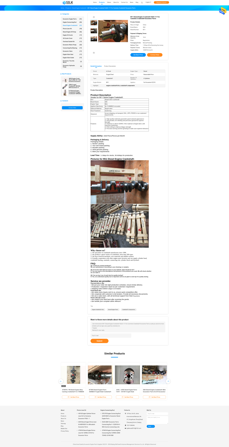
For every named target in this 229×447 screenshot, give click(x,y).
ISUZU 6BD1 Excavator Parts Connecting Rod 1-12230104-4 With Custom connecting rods (111, 424)
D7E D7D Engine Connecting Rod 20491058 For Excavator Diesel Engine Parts (111, 416)
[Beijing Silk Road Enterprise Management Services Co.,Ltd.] (68, 3)
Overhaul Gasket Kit (72, 41)
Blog (62, 426)
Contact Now (72, 107)
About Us (63, 418)
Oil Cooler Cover (72, 38)
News (62, 421)
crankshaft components (128, 309)
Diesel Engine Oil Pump (72, 32)
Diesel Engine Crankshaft (72, 25)
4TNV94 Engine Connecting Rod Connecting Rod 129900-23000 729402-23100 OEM (111, 433)
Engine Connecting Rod (72, 22)
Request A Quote (161, 2)
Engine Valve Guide (72, 57)
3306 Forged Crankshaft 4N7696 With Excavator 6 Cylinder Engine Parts (75, 86)
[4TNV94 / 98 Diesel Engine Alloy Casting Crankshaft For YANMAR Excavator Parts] (73, 374)
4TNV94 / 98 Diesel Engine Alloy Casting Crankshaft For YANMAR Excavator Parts (73, 392)
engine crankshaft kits (98, 309)
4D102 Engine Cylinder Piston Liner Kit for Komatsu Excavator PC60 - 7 (86, 416)
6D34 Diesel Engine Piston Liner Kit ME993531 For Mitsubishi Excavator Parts (87, 424)
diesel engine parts (113, 309)
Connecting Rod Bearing (72, 48)
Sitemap (63, 423)
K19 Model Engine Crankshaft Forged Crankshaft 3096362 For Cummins (75, 92)
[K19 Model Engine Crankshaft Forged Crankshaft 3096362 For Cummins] (65, 92)
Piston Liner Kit (72, 28)
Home (62, 413)
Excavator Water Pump (72, 44)
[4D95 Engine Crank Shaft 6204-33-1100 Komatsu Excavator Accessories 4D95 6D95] (65, 80)
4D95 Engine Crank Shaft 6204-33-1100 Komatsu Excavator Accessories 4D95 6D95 (76, 80)
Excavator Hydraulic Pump (72, 66)
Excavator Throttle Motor (72, 61)
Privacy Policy (65, 431)
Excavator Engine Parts (72, 19)
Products (63, 416)
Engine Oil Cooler (72, 35)
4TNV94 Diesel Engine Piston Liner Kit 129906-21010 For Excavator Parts (86, 433)
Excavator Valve (72, 51)
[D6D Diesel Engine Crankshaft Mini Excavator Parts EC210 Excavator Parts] (154, 374)
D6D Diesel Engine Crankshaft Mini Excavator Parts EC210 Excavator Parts (154, 392)
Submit (99, 341)
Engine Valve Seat (72, 54)
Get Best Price (138, 55)
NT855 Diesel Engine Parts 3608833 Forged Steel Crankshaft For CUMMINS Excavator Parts (100, 392)
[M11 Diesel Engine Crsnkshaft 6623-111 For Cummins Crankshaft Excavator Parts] (113, 31)
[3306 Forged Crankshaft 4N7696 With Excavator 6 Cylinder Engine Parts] (65, 86)
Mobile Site (64, 428)
